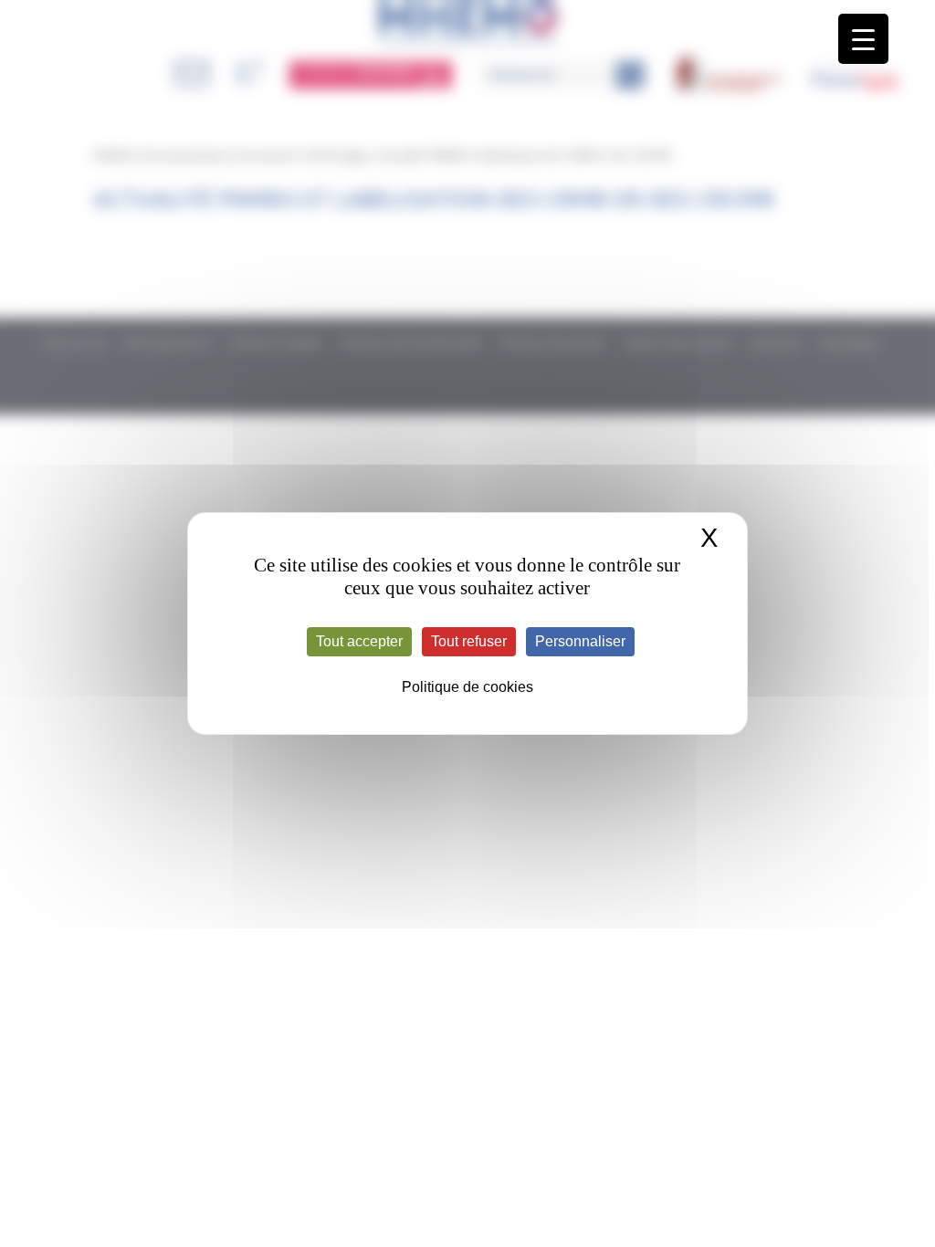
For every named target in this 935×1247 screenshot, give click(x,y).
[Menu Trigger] (863, 39)
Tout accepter (359, 641)
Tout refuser (469, 641)
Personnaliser (580, 641)
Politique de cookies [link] (467, 687)
